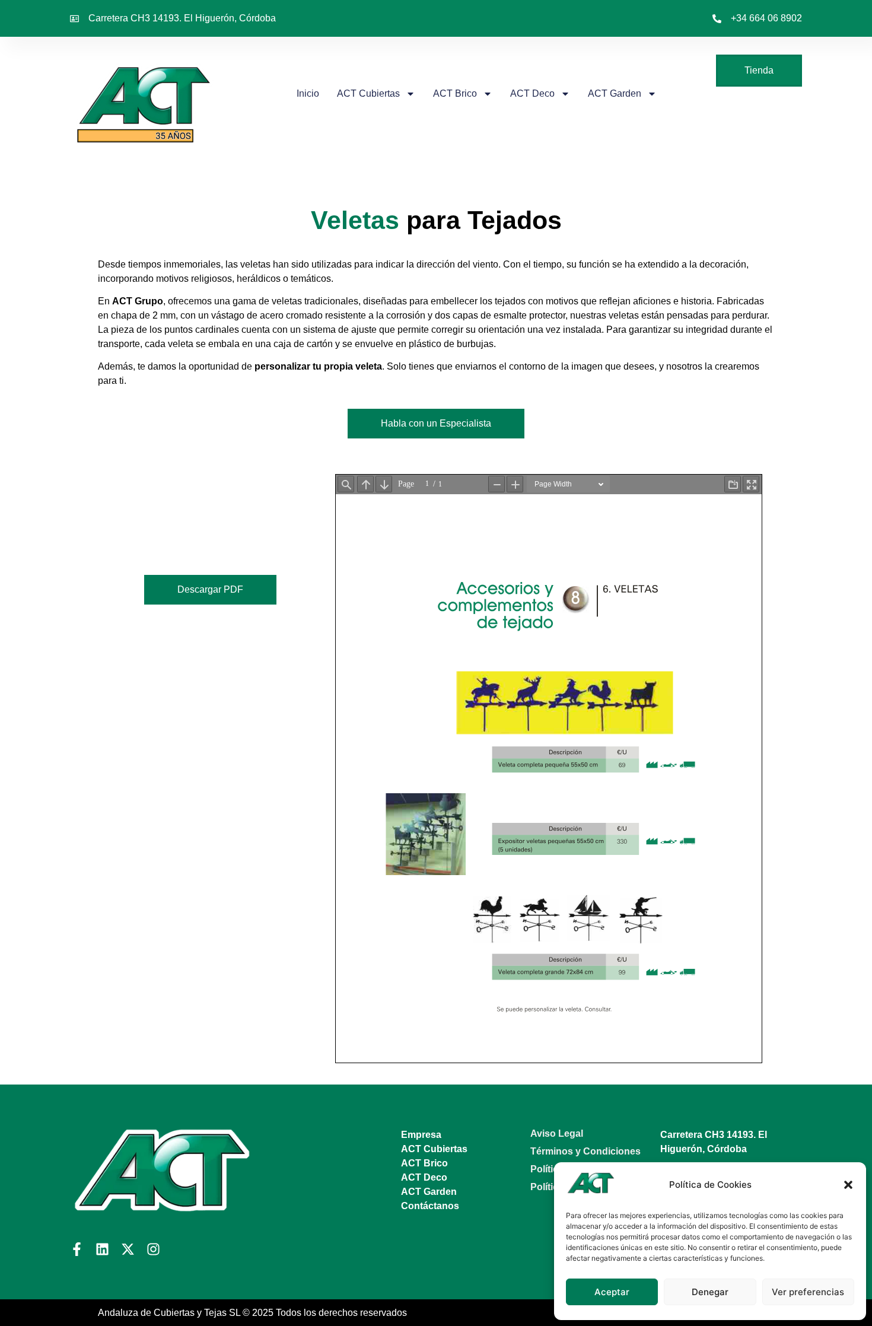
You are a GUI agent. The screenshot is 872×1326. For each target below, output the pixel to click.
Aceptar (611, 1292)
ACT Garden (614, 93)
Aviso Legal (556, 1133)
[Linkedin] (102, 1249)
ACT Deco (532, 93)
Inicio (308, 93)
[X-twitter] (128, 1249)
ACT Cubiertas (368, 93)
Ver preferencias (808, 1292)
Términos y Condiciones (585, 1151)
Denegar (710, 1292)
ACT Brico (455, 93)
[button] (848, 1185)
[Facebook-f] (77, 1249)
